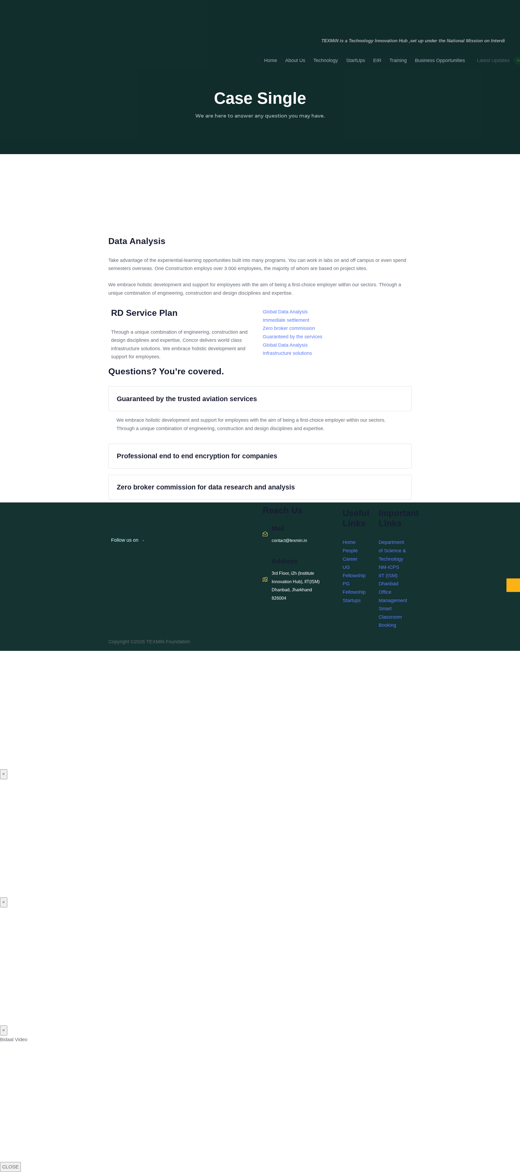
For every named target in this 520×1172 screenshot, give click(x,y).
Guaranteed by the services (292, 336)
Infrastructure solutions (287, 353)
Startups (352, 600)
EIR (377, 60)
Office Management (393, 596)
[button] (260, 398)
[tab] (260, 398)
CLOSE (10, 1167)
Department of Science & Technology (392, 550)
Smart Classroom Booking (390, 617)
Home (270, 60)
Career (350, 559)
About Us (295, 60)
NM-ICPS (389, 567)
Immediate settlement (286, 320)
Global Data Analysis (285, 311)
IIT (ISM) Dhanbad (388, 580)
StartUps (355, 60)
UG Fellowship (354, 571)
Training (398, 60)
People (350, 550)
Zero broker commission (289, 328)
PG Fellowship (354, 588)
